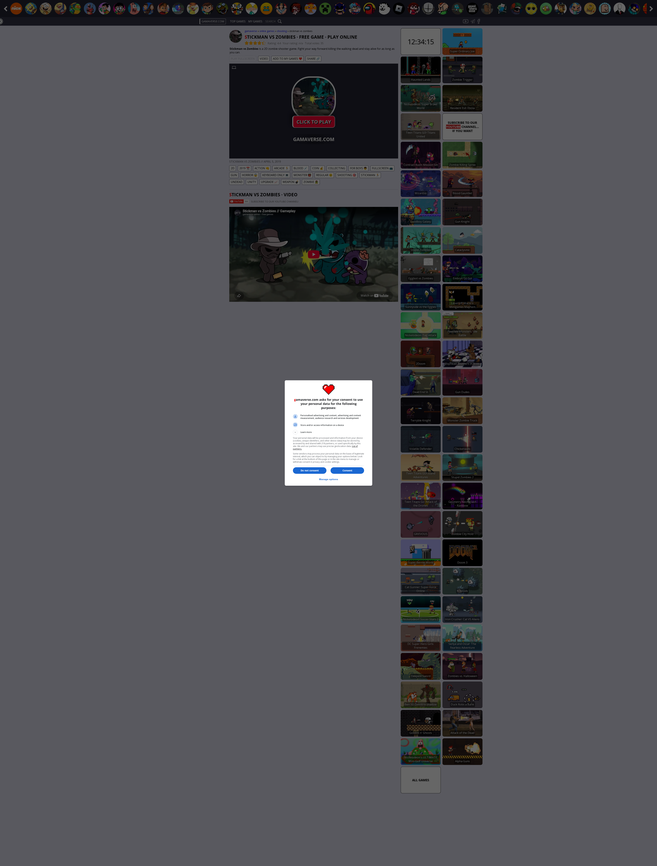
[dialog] (328, 433)
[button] (328, 432)
